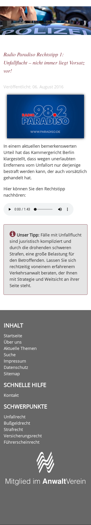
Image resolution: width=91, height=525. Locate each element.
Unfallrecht (14, 417)
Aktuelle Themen (20, 348)
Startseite (13, 335)
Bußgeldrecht (17, 423)
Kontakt (11, 395)
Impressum (15, 361)
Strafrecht (13, 429)
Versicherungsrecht (23, 436)
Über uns (13, 342)
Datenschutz (16, 367)
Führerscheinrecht (21, 442)
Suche (10, 354)
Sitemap (12, 373)
